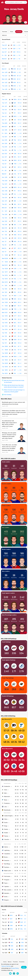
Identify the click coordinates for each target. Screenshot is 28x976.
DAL (15, 211)
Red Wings (7, 864)
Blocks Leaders (6, 549)
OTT (15, 130)
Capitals (6, 886)
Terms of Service (6, 966)
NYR (14, 69)
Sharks (6, 829)
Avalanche (7, 786)
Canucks (6, 839)
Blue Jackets (7, 890)
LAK (15, 180)
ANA (15, 235)
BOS (15, 106)
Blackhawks (7, 810)
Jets (5, 806)
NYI (15, 126)
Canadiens (7, 853)
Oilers (5, 819)
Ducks (6, 822)
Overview (4, 31)
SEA (15, 204)
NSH (15, 214)
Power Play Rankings (8, 678)
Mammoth (7, 796)
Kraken (6, 832)
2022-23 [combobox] (4, 35)
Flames (6, 836)
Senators (6, 860)
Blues (5, 800)
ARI (15, 167)
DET (15, 248)
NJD (21, 922)
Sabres (6, 847)
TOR (15, 164)
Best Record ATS (7, 719)
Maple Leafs (7, 870)
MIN (15, 136)
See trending (7, 394)
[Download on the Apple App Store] (10, 973)
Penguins (6, 879)
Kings (5, 826)
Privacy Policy (15, 968)
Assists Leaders (6, 484)
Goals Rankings (6, 642)
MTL (15, 157)
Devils (5, 896)
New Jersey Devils (14, 9)
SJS (15, 228)
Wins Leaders (6, 571)
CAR (14, 45)
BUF (15, 103)
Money (9, 962)
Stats (11, 31)
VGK (15, 170)
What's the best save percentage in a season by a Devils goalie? (14, 391)
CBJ (15, 109)
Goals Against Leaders (8, 593)
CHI (15, 120)
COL (15, 174)
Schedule (18, 31)
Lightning (6, 850)
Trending (15, 962)
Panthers (6, 867)
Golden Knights (8, 816)
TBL (15, 140)
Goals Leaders (6, 462)
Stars (5, 790)
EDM (15, 312)
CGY (15, 333)
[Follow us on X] (17, 973)
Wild (5, 793)
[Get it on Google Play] (14, 973)
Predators (7, 803)
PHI (15, 177)
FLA (15, 143)
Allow (23, 967)
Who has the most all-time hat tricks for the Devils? (14, 381)
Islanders (6, 893)
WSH (15, 99)
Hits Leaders (5, 527)
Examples (21, 962)
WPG (15, 116)
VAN (15, 207)
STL (15, 194)
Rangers (6, 900)
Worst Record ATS (7, 748)
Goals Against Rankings (8, 660)
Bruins (6, 857)
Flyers (5, 883)
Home (5, 962)
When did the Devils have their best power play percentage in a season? (14, 386)
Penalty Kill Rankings (8, 696)
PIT (15, 113)
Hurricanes (7, 876)
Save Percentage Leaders (9, 615)
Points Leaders (6, 505)
